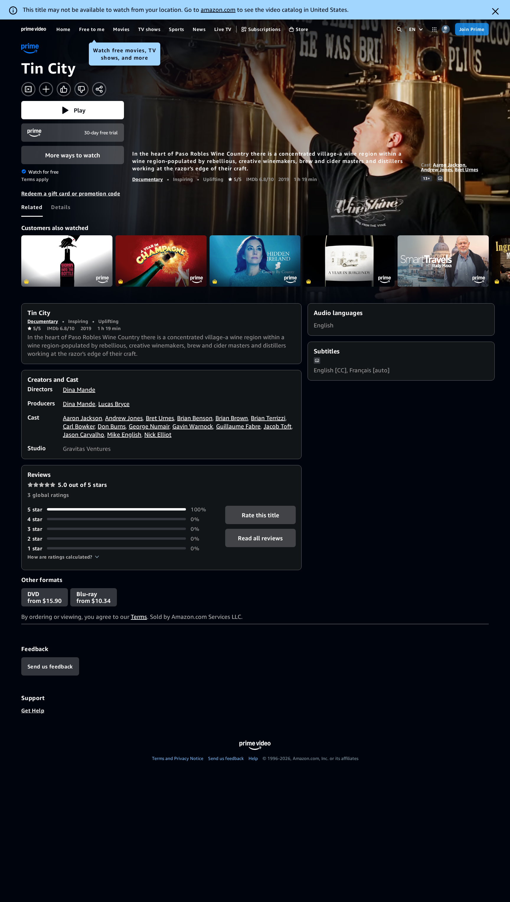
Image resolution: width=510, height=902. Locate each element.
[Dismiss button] (495, 11)
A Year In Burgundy (349, 261)
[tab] (32, 207)
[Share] (99, 89)
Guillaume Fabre (238, 426)
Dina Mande (79, 389)
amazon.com (218, 9)
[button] (72, 110)
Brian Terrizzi (268, 418)
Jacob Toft (278, 426)
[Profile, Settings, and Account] (446, 29)
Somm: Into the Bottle (66, 261)
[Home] (33, 29)
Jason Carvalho (83, 434)
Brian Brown (231, 418)
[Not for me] (81, 89)
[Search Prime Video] (399, 29)
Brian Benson (194, 418)
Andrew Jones (436, 169)
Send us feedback (226, 758)
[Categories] (434, 29)
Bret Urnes (466, 169)
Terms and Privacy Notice (177, 758)
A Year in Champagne (161, 261)
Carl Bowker (79, 426)
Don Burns (112, 426)
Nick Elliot (157, 434)
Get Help (32, 710)
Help (253, 758)
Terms (139, 616)
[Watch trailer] (28, 89)
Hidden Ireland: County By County (255, 261)
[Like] (64, 89)
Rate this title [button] (260, 514)
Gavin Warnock (192, 426)
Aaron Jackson (449, 165)
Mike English (124, 434)
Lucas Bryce (114, 403)
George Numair (149, 426)
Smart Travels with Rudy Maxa (443, 261)
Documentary (147, 179)
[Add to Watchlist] (46, 89)
